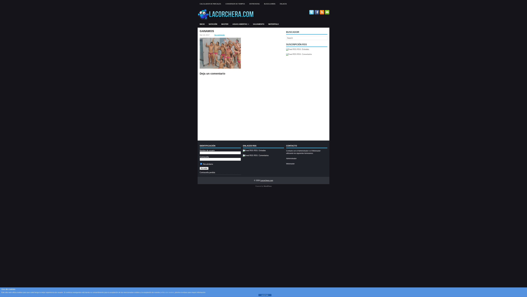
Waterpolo (273, 24)
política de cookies (167, 292)
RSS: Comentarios (304, 54)
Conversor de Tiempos (235, 4)
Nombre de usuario (207, 150)
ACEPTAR (264, 295)
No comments (219, 35)
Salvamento (258, 24)
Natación (213, 24)
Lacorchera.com (266, 180)
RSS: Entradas (303, 49)
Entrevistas (254, 4)
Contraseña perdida (207, 172)
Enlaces (283, 4)
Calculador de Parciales (210, 4)
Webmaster (290, 164)
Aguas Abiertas (240, 24)
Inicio (202, 24)
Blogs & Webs (269, 4)
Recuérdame (207, 164)
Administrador (291, 159)
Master (224, 24)
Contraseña (204, 157)
